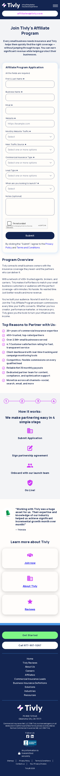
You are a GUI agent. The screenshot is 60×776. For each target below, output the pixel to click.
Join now (30, 563)
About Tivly (30, 586)
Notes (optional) (14, 196)
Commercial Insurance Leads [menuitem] (30, 678)
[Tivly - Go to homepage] (20, 5)
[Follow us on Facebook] (27, 736)
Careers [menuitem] (30, 670)
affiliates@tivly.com (30, 13)
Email (9, 105)
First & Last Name (15, 78)
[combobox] (30, 136)
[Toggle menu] (55, 5)
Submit (30, 235)
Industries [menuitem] (30, 691)
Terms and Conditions (28, 247)
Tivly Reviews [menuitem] (30, 662)
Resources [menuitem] (30, 695)
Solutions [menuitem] (30, 686)
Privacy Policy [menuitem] (24, 761)
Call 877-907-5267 (30, 645)
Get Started (30, 635)
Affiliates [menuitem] (30, 674)
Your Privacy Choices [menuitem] (38, 764)
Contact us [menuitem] (20, 764)
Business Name (14, 91)
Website (11, 118)
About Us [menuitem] (30, 666)
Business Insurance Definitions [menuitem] (30, 683)
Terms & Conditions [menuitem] (43, 761)
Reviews (30, 609)
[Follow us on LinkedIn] (32, 736)
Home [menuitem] (30, 658)
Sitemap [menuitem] (10, 761)
